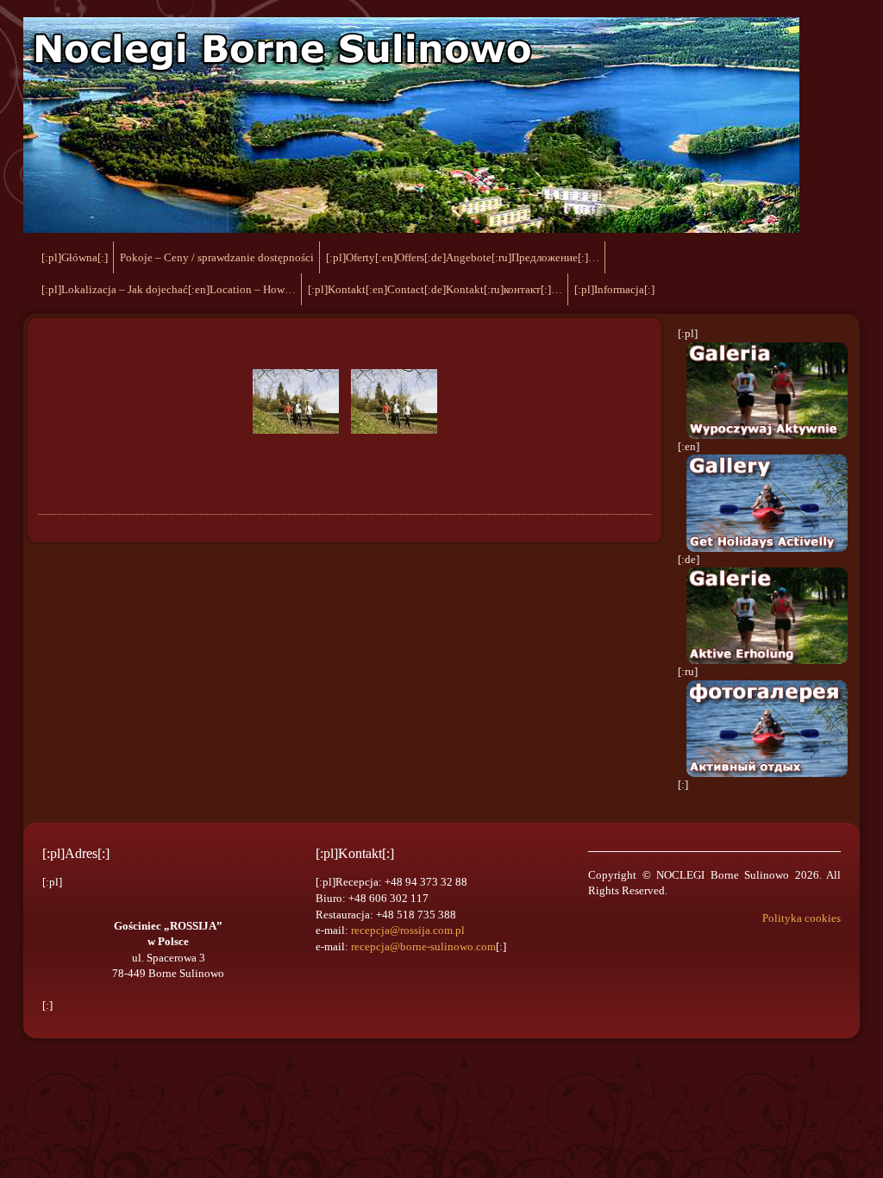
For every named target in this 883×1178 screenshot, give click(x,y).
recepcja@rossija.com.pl (408, 930)
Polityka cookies (801, 918)
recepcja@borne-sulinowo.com (423, 946)
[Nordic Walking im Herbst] (295, 401)
